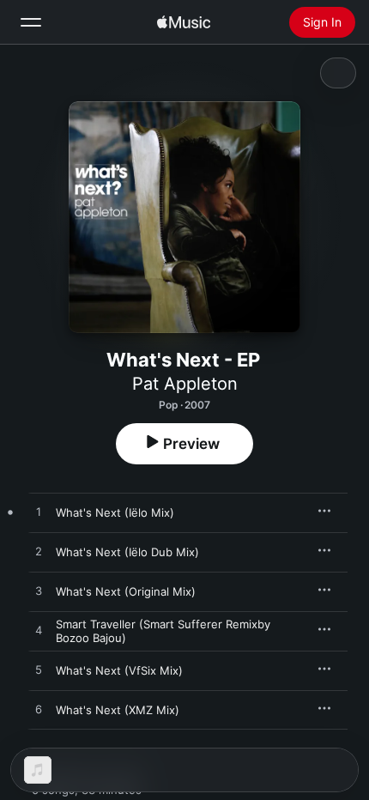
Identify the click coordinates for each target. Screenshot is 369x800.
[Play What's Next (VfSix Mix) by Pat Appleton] (38, 670)
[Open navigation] (31, 22)
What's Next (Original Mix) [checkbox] (126, 591)
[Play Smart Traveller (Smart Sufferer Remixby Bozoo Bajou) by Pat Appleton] (38, 631)
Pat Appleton (185, 383)
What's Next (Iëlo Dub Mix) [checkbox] (127, 552)
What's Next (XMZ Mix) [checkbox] (117, 710)
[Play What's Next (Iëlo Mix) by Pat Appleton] (38, 512)
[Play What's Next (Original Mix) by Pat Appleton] (38, 591)
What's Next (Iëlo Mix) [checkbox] (115, 512)
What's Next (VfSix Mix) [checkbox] (119, 670)
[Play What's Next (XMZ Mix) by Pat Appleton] (38, 710)
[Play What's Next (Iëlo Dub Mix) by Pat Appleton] (38, 552)
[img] (183, 22)
